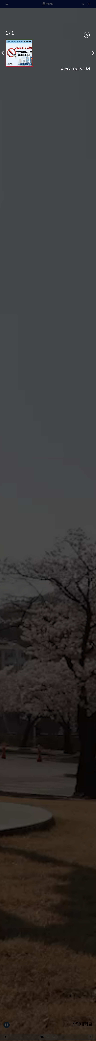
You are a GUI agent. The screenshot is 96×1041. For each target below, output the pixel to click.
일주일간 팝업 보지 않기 (75, 68)
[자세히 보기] (19, 53)
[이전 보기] (2, 53)
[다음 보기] (93, 53)
